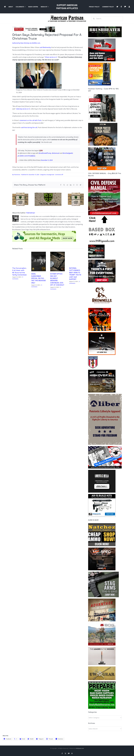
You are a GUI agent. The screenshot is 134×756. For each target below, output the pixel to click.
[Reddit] (67, 185)
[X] (64, 185)
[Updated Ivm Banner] (44, 232)
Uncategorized (50, 174)
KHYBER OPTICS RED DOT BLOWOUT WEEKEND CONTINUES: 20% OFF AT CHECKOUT (57, 279)
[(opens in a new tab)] (38, 253)
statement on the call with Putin (31, 120)
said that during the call (29, 127)
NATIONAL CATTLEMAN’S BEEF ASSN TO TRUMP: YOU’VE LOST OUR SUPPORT (75, 273)
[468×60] (33, 27)
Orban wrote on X (51, 57)
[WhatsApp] (73, 185)
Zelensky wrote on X (23, 109)
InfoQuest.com (80, 748)
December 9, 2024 (47, 160)
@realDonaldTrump (45, 153)
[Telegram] (80, 185)
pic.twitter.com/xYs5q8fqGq (26, 156)
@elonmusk (55, 153)
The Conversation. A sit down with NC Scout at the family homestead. (19, 271)
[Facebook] (60, 185)
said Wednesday (45, 47)
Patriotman (17, 174)
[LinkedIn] (70, 185)
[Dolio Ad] (48, 193)
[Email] (77, 185)
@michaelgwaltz (68, 153)
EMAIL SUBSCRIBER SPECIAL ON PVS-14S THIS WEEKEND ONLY (38, 278)
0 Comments (17, 278)
